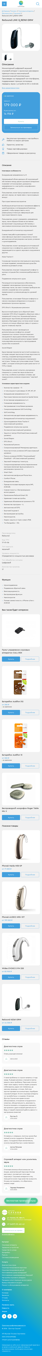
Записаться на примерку (21, 127)
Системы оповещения (10, 1257)
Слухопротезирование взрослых (14, 1267)
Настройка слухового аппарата (13, 1277)
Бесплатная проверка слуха (21, 1201)
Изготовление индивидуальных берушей (17, 1275)
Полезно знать (8, 1305)
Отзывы (5, 1298)
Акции (4, 1311)
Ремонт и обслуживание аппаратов (15, 1285)
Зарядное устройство (10, 1247)
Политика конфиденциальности (14, 1325)
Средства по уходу (9, 1250)
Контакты (5, 1300)
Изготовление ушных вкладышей (14, 1272)
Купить (21, 121)
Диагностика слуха (9, 1265)
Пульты (4, 1255)
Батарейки (6, 1252)
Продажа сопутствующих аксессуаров (17, 1280)
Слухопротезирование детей (13, 1270)
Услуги (5, 1262)
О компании (7, 1290)
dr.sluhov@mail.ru (8, 1234)
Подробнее (30, 659)
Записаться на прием (13, 1230)
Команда (5, 1293)
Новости (5, 1308)
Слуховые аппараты (9, 1245)
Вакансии (5, 1295)
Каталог (5, 1242)
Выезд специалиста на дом (12, 1282)
